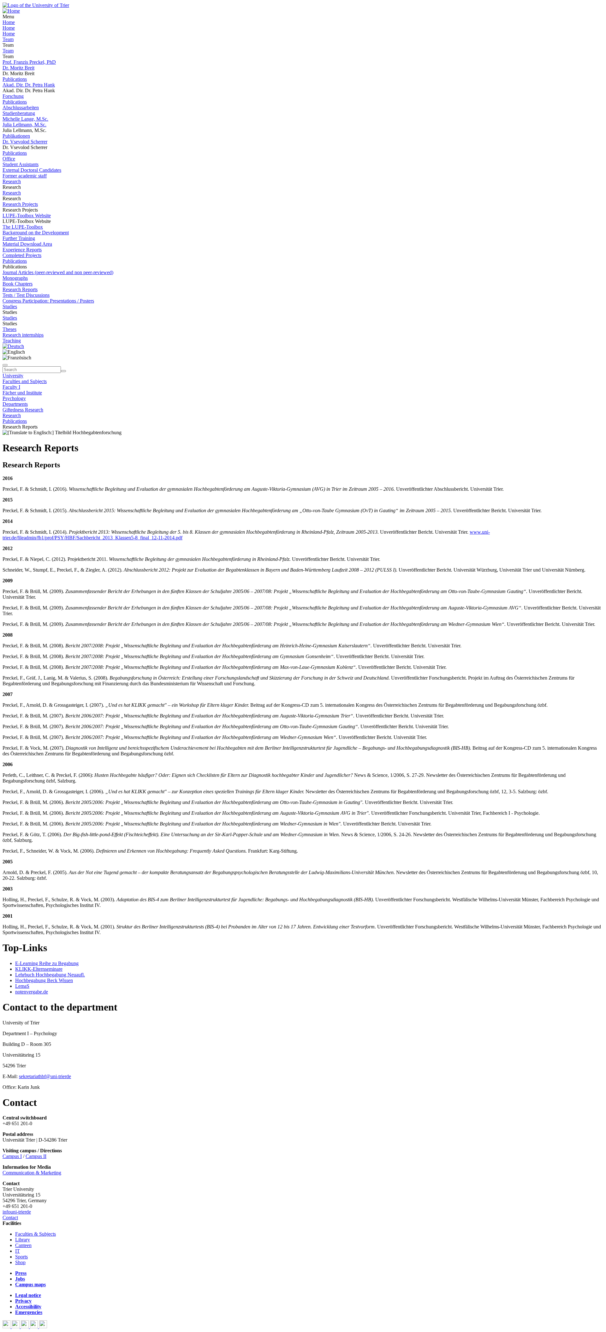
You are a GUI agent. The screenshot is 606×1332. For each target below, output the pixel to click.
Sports (21, 1256)
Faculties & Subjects (35, 1234)
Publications (15, 79)
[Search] (63, 371)
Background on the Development (36, 232)
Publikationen (16, 136)
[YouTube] (25, 1326)
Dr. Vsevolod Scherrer (25, 141)
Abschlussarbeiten (21, 107)
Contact (10, 1217)
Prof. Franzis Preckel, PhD (29, 62)
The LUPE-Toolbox (23, 227)
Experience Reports (22, 249)
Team (8, 39)
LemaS (22, 986)
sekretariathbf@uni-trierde (45, 1076)
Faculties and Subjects (25, 381)
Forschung (13, 96)
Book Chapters (18, 283)
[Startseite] (36, 5)
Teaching (12, 340)
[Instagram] (34, 1326)
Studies (10, 306)
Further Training (19, 238)
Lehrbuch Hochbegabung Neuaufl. (50, 974)
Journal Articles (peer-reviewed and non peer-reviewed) (58, 272)
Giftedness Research (23, 409)
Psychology (14, 398)
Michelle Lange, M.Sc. (25, 119)
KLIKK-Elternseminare (38, 969)
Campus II (36, 1156)
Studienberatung (19, 113)
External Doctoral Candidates (32, 170)
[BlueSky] (16, 1326)
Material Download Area (27, 244)
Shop (20, 1262)
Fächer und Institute (22, 392)
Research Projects (20, 204)
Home (9, 22)
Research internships (23, 335)
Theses (9, 329)
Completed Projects (22, 255)
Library (22, 1239)
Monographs (15, 278)
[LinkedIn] (43, 1326)
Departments (15, 404)
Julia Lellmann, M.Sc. (24, 124)
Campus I (12, 1156)
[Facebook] (7, 1326)
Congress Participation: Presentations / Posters (48, 300)
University (13, 375)
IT (17, 1251)
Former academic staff (25, 175)
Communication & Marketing (32, 1172)
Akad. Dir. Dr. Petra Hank (29, 84)
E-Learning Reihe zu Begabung (47, 963)
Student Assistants (21, 164)
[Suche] (5, 365)
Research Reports (20, 289)
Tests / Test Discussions (26, 295)
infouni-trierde (17, 1212)
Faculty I (11, 387)
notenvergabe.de (31, 991)
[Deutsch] (13, 346)
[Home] (11, 11)
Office (9, 158)
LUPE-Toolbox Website (27, 215)
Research (12, 181)
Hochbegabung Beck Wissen (44, 980)
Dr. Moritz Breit (18, 67)
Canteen (23, 1245)
